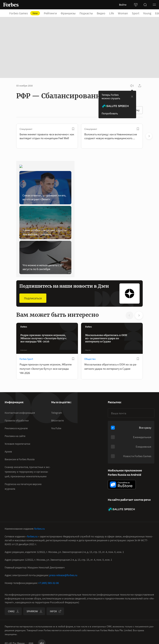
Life (111, 13)
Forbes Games (23, 13)
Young (147, 13)
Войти (122, 4)
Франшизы (68, 13)
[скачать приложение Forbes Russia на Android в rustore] (122, 484)
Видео (101, 13)
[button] (154, 5)
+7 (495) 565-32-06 (48, 583)
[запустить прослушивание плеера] (132, 86)
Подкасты (86, 13)
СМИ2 (11, 611)
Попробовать (110, 113)
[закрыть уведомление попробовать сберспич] (132, 96)
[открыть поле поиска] (145, 5)
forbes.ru (39, 528)
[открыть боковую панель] (136, 5)
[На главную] (11, 5)
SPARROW (32, 611)
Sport (135, 13)
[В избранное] (73, 129)
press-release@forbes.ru (63, 575)
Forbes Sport (26, 359)
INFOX (53, 611)
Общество (90, 359)
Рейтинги (50, 13)
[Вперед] (149, 136)
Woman (123, 13)
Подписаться (33, 298)
